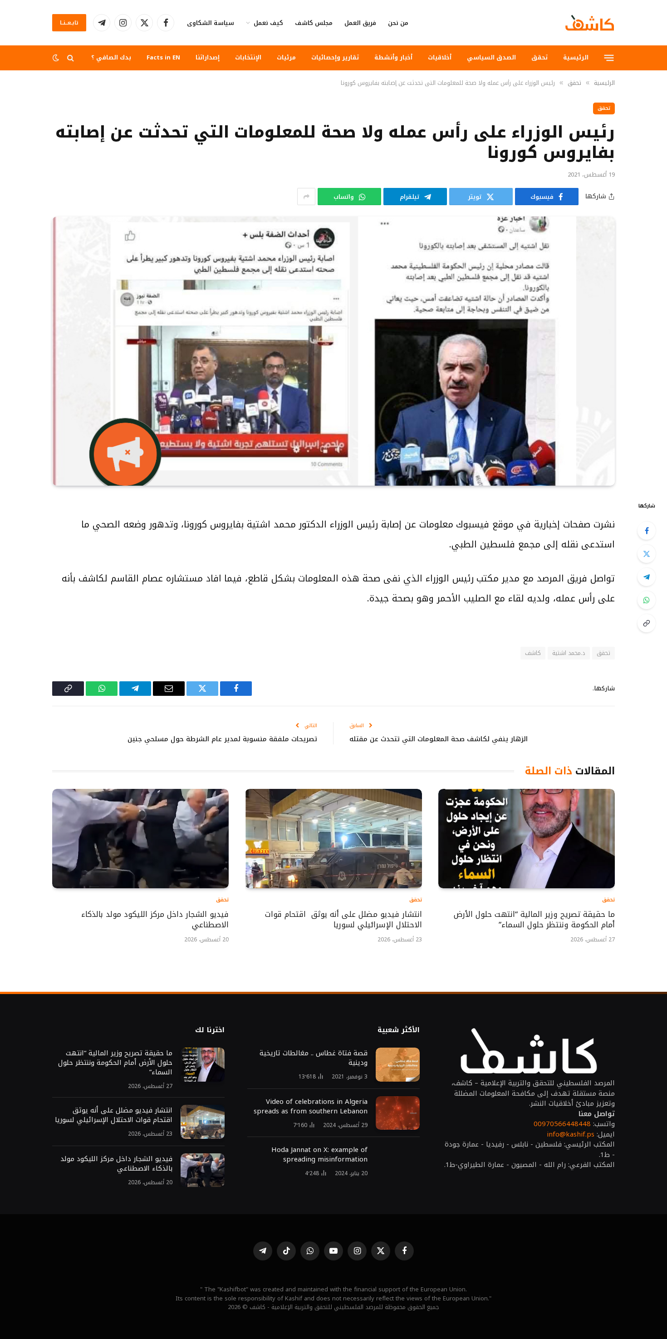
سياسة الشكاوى (210, 23)
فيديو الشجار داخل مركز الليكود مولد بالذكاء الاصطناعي (155, 920)
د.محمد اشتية (568, 653)
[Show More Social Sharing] (306, 196)
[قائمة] (609, 57)
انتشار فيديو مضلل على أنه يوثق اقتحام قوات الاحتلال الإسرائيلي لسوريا (343, 920)
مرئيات (286, 57)
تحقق (539, 57)
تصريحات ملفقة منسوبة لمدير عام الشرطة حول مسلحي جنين (222, 739)
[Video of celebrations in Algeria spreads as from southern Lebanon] (398, 1113)
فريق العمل (360, 23)
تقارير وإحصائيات (335, 57)
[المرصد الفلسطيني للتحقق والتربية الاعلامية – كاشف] (589, 22)
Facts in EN (163, 57)
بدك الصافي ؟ (111, 57)
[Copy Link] (647, 623)
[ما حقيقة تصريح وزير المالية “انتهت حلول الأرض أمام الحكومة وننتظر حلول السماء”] (526, 838)
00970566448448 (562, 1123)
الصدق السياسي (491, 57)
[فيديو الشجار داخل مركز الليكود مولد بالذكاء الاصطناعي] (140, 838)
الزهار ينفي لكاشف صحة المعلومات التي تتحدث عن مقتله (438, 739)
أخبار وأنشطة (393, 57)
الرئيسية (576, 57)
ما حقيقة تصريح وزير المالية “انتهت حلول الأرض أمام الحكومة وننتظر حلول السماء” (534, 920)
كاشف (533, 653)
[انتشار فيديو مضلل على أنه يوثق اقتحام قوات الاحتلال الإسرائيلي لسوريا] (333, 838)
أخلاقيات (439, 57)
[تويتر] (647, 554)
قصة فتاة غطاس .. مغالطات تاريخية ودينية (314, 1058)
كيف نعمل (268, 23)
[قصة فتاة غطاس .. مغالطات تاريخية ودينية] (398, 1065)
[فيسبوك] (647, 531)
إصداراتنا (208, 57)
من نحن (398, 23)
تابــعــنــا (69, 23)
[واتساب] (647, 600)
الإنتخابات (248, 57)
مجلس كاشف (314, 23)
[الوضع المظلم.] (56, 58)
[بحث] (70, 58)
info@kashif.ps (570, 1134)
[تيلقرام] (647, 577)
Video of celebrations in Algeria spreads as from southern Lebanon (311, 1106)
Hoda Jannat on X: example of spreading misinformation (319, 1154)
